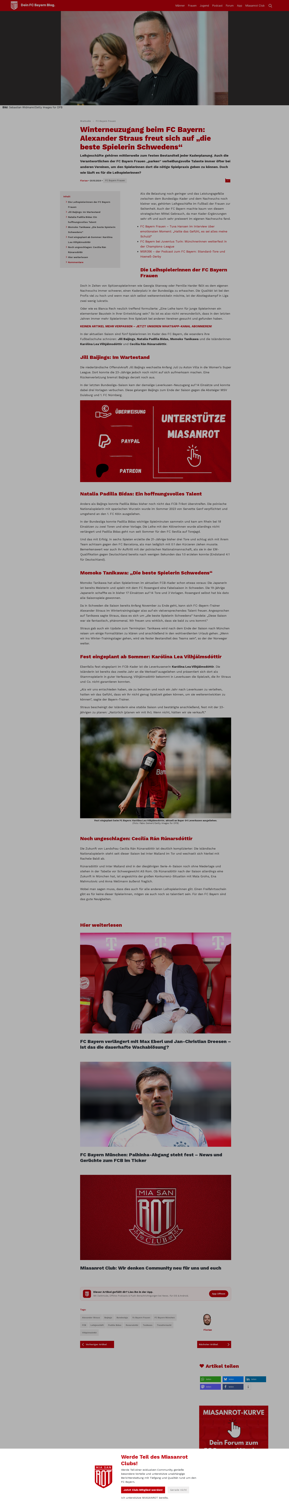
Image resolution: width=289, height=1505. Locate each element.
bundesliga (122, 1317)
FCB (84, 1325)
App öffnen (218, 1293)
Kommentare (75, 262)
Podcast (217, 5)
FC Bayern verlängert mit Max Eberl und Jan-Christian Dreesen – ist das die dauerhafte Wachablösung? (155, 1044)
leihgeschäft (97, 1325)
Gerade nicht (178, 1489)
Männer (180, 5)
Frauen (192, 5)
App (239, 5)
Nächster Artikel (208, 1344)
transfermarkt (164, 1325)
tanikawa (147, 1325)
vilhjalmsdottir (89, 1332)
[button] (210, 1379)
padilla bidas (114, 1325)
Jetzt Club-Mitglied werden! (143, 1489)
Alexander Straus (91, 1317)
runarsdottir (132, 1325)
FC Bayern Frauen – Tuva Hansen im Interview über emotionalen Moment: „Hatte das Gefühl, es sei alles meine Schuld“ (183, 231)
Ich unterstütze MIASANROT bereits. (144, 1497)
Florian (84, 180)
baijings (108, 1317)
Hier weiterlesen (78, 257)
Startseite (85, 121)
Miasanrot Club (255, 5)
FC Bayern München (165, 1317)
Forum (230, 5)
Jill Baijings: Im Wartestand (84, 212)
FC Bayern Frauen (106, 121)
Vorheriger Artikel (96, 1344)
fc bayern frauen (141, 1317)
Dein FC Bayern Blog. (38, 5)
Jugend (204, 5)
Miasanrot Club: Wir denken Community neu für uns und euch (150, 1268)
